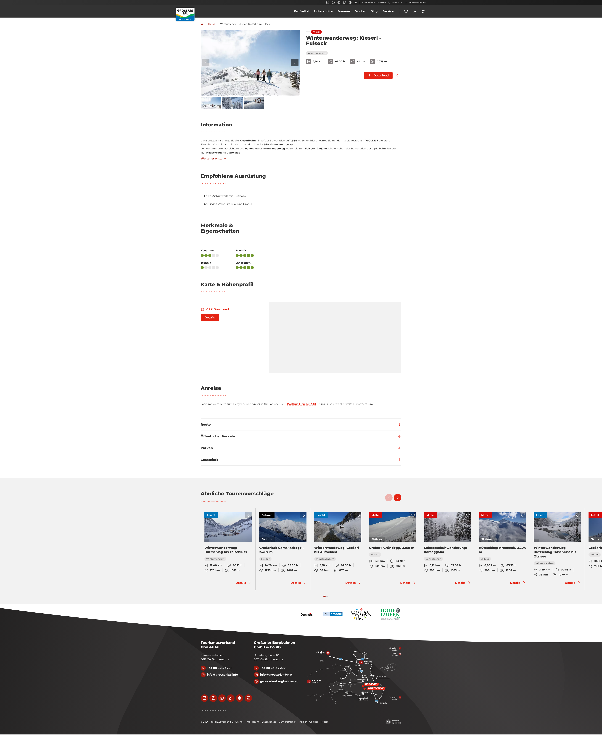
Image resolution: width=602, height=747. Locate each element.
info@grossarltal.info (417, 2)
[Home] (202, 24)
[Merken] (397, 75)
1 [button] (324, 596)
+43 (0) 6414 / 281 (219, 668)
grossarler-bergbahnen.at (279, 681)
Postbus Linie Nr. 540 (301, 404)
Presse (325, 721)
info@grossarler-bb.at (276, 674)
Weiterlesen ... (211, 158)
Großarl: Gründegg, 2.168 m (391, 548)
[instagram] (333, 2)
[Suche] (414, 11)
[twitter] (344, 2)
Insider (303, 721)
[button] (250, 63)
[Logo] (185, 14)
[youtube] (338, 2)
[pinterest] (350, 2)
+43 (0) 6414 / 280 (272, 668)
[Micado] (393, 721)
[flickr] (355, 2)
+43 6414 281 (397, 2)
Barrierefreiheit (288, 721)
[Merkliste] (406, 11)
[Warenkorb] (423, 11)
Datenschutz (268, 721)
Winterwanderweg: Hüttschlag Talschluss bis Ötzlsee (555, 552)
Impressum (252, 721)
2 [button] (327, 596)
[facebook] (327, 2)
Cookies (313, 721)
